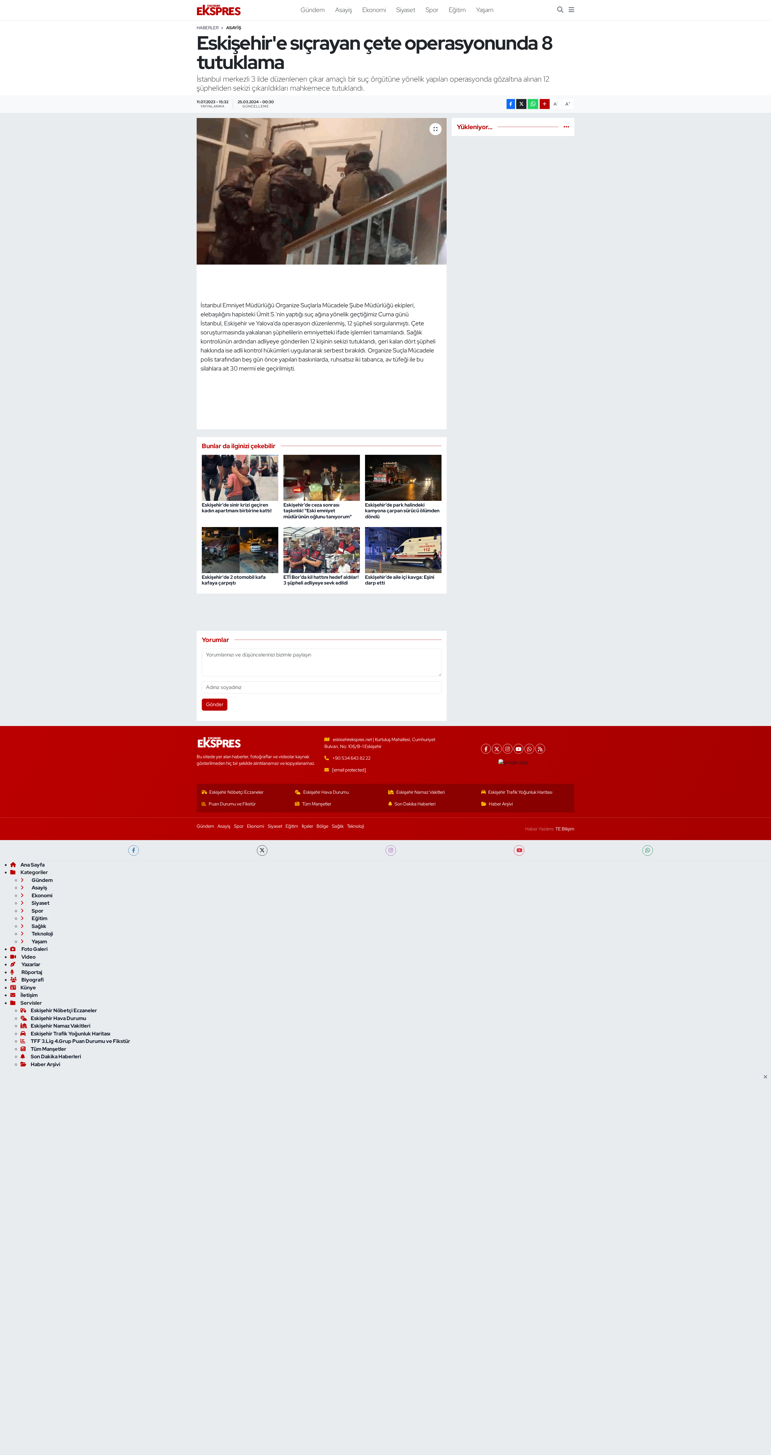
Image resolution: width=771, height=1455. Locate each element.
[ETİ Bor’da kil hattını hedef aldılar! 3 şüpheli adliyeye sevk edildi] (321, 549)
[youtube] (519, 850)
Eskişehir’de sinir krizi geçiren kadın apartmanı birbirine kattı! (237, 508)
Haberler (208, 27)
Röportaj (31, 972)
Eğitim (457, 9)
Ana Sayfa (32, 864)
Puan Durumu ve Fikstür (232, 804)
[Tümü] (566, 126)
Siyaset (405, 9)
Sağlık (338, 826)
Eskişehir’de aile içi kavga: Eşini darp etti (399, 580)
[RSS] (540, 749)
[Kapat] (767, 1077)
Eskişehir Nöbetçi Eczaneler (236, 792)
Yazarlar (30, 964)
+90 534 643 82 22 (351, 758)
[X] (497, 749)
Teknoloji (355, 826)
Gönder (214, 704)
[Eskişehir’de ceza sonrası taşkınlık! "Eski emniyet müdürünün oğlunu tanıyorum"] (321, 477)
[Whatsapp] (529, 749)
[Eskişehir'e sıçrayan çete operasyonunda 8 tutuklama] (322, 191)
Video (28, 957)
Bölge (322, 826)
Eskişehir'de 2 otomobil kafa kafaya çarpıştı (234, 580)
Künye (28, 987)
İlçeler (307, 826)
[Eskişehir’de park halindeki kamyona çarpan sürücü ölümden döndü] (403, 477)
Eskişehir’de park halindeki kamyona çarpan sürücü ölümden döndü (402, 511)
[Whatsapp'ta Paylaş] (533, 104)
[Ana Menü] (571, 10)
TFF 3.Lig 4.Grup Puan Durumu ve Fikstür (80, 1041)
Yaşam (485, 9)
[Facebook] (486, 749)
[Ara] (560, 10)
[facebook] (133, 850)
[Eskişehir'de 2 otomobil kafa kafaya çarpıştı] (240, 549)
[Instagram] (508, 749)
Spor (432, 9)
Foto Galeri (34, 949)
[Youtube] (518, 749)
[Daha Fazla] (545, 104)
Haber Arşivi (501, 804)
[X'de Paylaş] (521, 104)
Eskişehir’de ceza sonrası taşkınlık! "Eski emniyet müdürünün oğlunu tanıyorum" (317, 511)
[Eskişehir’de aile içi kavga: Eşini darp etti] (403, 549)
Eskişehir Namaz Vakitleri (420, 792)
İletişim (29, 995)
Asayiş (343, 9)
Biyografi (32, 979)
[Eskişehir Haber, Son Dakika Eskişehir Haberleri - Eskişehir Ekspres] (219, 10)
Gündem (313, 9)
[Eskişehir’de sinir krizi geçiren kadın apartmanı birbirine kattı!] (240, 477)
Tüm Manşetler (316, 804)
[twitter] (262, 850)
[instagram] (391, 850)
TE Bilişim (564, 829)
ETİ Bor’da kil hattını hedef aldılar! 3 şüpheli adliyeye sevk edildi (321, 580)
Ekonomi (374, 9)
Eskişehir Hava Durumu (326, 792)
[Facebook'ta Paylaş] (511, 104)
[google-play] (513, 762)
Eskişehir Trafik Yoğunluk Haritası (520, 792)
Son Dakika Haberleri (415, 804)
